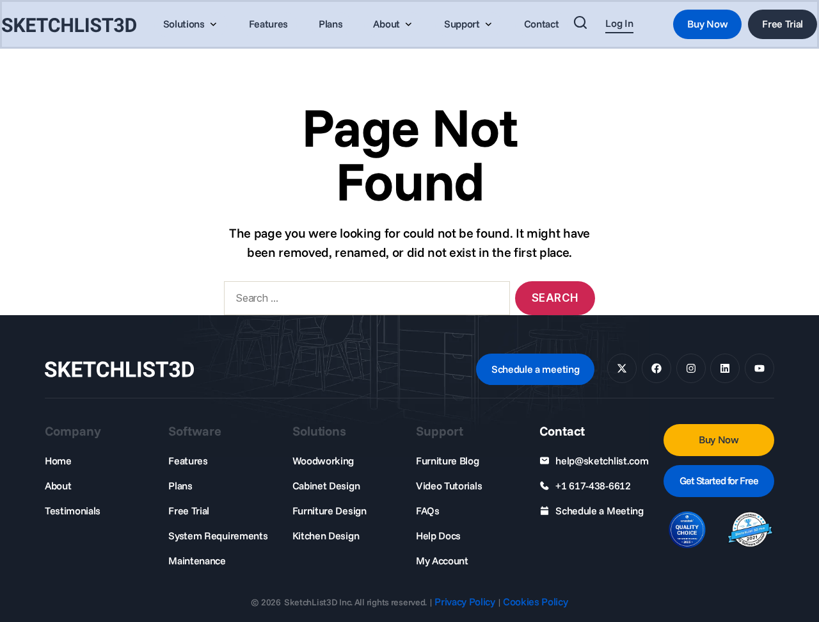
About (58, 485)
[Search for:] (364, 300)
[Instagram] (691, 368)
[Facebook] (656, 368)
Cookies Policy (535, 601)
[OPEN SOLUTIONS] (213, 24)
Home (58, 460)
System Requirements (217, 535)
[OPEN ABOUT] (408, 24)
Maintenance (196, 560)
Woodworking (323, 460)
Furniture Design (329, 510)
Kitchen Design (326, 535)
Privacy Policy (464, 601)
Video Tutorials (449, 485)
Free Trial (188, 510)
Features (187, 460)
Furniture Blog (447, 460)
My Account (442, 560)
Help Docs (438, 535)
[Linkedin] (725, 368)
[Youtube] (759, 368)
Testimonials (72, 510)
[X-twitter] (622, 368)
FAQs (428, 510)
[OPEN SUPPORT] (488, 24)
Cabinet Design (326, 485)
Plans (180, 485)
